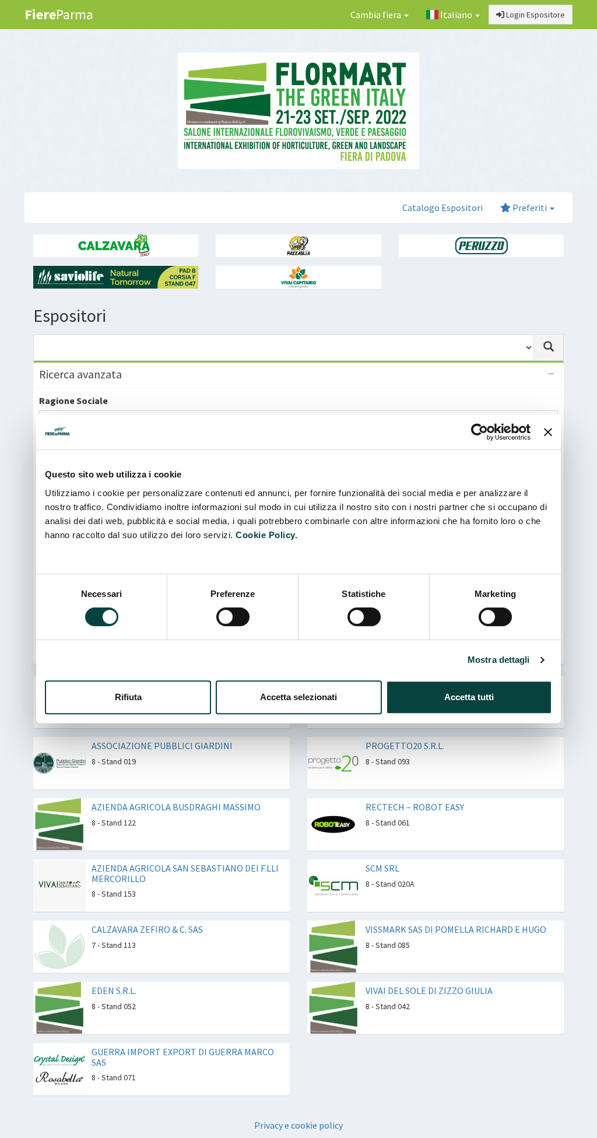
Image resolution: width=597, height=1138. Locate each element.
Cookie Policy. (266, 535)
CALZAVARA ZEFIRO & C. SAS (147, 929)
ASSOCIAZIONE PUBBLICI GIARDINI (162, 745)
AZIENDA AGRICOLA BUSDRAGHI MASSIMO (176, 807)
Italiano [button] (456, 14)
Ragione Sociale (73, 400)
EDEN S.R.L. (114, 990)
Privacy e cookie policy (298, 1125)
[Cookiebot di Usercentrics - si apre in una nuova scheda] (480, 432)
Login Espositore (534, 14)
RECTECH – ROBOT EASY (415, 807)
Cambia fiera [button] (376, 14)
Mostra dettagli (499, 660)
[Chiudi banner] (548, 432)
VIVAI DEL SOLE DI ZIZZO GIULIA (429, 990)
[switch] (233, 616)
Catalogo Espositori (442, 207)
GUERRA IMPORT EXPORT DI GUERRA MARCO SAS (183, 1057)
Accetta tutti (469, 697)
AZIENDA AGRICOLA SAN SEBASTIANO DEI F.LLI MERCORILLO (185, 873)
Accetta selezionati (298, 697)
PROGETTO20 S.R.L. (405, 745)
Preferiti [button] (530, 207)
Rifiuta (128, 697)
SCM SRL (382, 868)
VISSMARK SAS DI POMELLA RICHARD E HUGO (456, 929)
